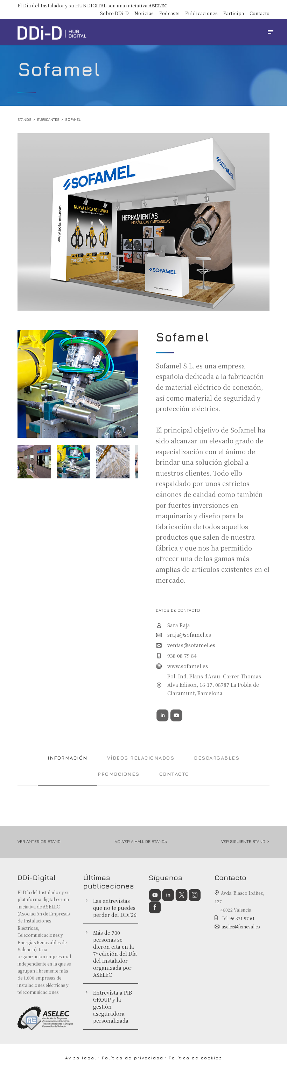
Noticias (144, 13)
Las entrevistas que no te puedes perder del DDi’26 (114, 907)
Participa (233, 13)
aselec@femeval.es (241, 926)
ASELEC (158, 5)
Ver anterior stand (39, 841)
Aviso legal (81, 1057)
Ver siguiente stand (243, 841)
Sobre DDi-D (114, 13)
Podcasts (169, 13)
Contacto (260, 13)
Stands (24, 119)
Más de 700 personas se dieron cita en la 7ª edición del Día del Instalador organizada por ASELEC (115, 953)
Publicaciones (201, 13)
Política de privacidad (132, 1057)
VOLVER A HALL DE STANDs (141, 841)
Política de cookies (195, 1057)
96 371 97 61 (242, 918)
